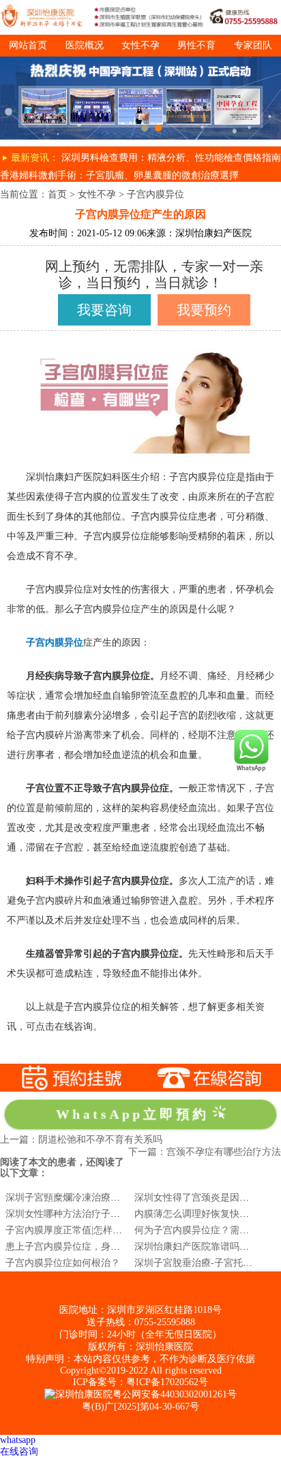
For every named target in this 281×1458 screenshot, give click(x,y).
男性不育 (196, 45)
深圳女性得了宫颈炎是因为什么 (201, 1197)
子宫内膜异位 (155, 194)
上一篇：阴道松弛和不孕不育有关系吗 (81, 1140)
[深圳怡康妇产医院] (140, 62)
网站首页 (28, 45)
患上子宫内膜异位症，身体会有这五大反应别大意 (110, 1246)
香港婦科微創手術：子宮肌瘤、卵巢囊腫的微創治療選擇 (119, 175)
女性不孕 (140, 45)
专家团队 (253, 45)
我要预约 (204, 309)
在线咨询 (19, 1451)
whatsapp (17, 1440)
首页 (57, 194)
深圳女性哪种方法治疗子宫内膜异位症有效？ (100, 1214)
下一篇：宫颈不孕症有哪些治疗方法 (204, 1152)
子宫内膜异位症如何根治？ (62, 1263)
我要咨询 (104, 309)
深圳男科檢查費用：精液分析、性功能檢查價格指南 (171, 158)
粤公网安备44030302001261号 (175, 1394)
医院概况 (84, 45)
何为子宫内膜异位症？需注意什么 (206, 1230)
